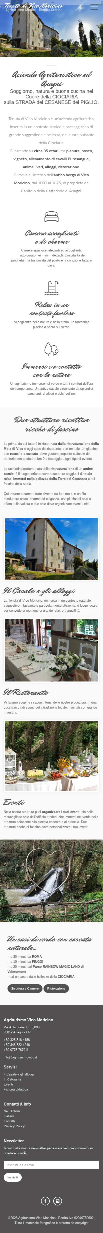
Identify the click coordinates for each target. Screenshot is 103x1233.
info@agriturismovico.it (20, 1057)
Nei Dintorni (12, 1111)
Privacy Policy (14, 1126)
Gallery (9, 1116)
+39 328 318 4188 (17, 1040)
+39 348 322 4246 (17, 1045)
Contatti (9, 1121)
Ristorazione (56, 988)
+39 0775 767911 (16, 1050)
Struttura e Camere (25, 988)
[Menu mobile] (94, 8)
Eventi (8, 1084)
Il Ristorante (12, 1079)
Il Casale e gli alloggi (19, 1074)
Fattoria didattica (16, 1089)
